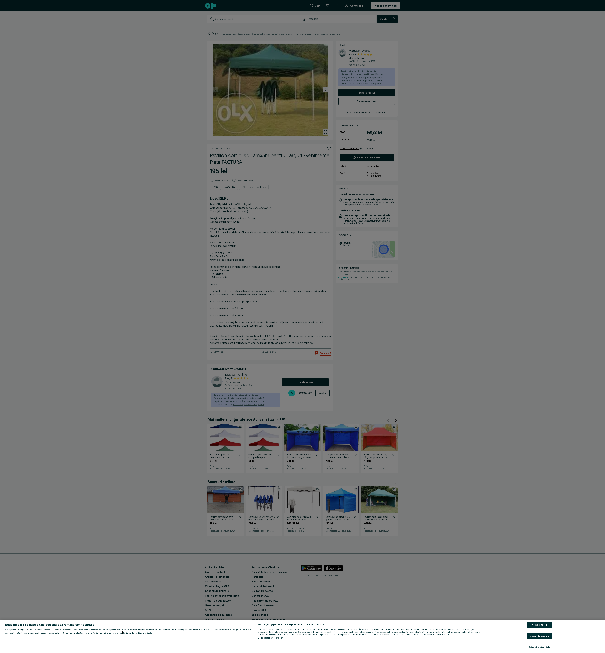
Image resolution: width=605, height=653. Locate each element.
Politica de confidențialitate (137, 633)
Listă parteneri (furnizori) (271, 637)
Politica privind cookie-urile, (107, 633)
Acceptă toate (539, 625)
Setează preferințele (539, 647)
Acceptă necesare (539, 636)
